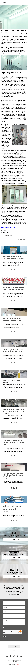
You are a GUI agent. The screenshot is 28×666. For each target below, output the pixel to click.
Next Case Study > (22, 239)
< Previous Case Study (7, 235)
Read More (14, 269)
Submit (4, 636)
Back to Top (14, 646)
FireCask (17, 664)
